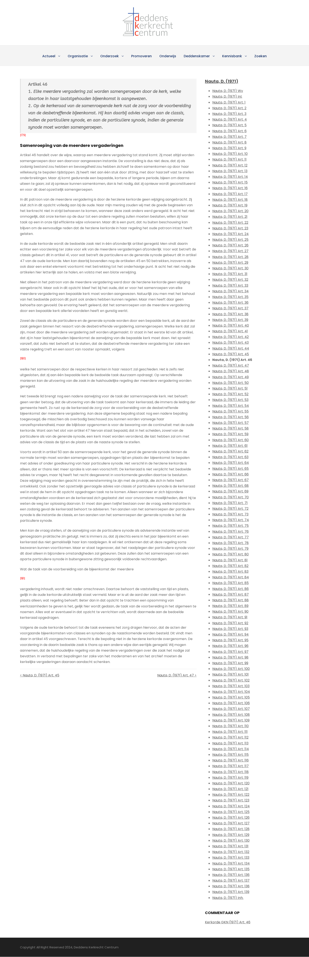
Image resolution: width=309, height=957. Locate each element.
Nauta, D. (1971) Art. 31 (229, 274)
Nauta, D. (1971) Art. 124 (231, 806)
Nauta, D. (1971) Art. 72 (230, 508)
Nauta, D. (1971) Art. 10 (230, 153)
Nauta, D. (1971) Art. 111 (230, 731)
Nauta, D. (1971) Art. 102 (231, 680)
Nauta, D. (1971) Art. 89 (230, 605)
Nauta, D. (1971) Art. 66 (230, 474)
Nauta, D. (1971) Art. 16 (230, 188)
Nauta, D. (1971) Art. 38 (230, 314)
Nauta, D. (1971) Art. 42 (230, 336)
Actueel (48, 56)
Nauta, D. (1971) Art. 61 (230, 445)
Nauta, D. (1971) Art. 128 (231, 829)
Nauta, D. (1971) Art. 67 (230, 480)
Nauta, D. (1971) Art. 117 (230, 766)
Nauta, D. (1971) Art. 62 (230, 451)
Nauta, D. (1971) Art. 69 (230, 491)
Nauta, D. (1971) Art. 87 (230, 594)
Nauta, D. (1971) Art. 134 (231, 863)
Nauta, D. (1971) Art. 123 (230, 800)
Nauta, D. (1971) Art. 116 (230, 760)
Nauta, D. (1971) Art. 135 (231, 869)
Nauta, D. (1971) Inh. (227, 897)
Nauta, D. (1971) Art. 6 (229, 131)
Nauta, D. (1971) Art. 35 (230, 296)
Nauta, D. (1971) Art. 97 (230, 651)
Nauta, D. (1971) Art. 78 (230, 542)
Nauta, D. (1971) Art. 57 (230, 422)
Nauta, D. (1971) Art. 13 (229, 171)
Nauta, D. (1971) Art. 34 (230, 291)
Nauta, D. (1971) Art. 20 (230, 211)
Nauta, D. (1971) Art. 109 (231, 720)
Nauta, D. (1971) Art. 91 (229, 617)
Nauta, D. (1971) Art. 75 (230, 525)
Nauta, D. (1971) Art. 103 (231, 686)
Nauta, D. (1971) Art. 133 (230, 857)
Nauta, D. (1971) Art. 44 (230, 348)
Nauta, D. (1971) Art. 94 (230, 634)
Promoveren (141, 56)
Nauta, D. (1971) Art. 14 (230, 176)
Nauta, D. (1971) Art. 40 (230, 325)
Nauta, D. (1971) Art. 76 (230, 531)
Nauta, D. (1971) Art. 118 (230, 771)
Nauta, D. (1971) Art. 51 (230, 388)
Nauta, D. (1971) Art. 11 (229, 159)
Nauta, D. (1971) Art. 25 (230, 239)
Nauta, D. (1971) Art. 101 (230, 674)
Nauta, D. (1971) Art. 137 (231, 880)
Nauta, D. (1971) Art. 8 (229, 142)
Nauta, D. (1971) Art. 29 (230, 262)
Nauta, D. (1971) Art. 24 (230, 234)
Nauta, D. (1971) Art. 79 (230, 548)
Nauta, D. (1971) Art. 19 (229, 205)
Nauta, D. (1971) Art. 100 (231, 668)
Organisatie (78, 56)
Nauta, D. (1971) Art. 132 (230, 851)
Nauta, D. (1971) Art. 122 (230, 794)
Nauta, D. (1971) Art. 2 (229, 108)
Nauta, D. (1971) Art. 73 (230, 514)
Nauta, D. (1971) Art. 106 (231, 703)
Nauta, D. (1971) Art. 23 (230, 228)
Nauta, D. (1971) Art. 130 (231, 840)
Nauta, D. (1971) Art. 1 (229, 102)
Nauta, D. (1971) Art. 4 (229, 119)
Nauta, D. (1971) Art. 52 (230, 394)
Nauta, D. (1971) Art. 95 (230, 640)
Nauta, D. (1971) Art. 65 (230, 468)
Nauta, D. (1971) (221, 81)
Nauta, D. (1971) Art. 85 (230, 582)
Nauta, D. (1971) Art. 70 (230, 497)
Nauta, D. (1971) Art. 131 (230, 846)
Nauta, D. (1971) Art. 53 (230, 399)
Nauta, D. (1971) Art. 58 (230, 428)
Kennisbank (232, 56)
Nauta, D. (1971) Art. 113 (230, 743)
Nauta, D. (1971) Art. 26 (230, 245)
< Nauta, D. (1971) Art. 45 (39, 675)
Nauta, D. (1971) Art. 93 (230, 628)
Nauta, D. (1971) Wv (227, 90)
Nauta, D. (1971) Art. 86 (230, 588)
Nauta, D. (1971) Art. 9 (229, 148)
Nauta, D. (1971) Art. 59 (230, 434)
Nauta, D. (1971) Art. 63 (230, 457)
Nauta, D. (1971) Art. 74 (230, 520)
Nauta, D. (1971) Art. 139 (230, 891)
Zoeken (260, 56)
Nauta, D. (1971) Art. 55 (230, 411)
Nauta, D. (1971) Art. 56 (230, 417)
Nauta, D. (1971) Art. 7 (229, 136)
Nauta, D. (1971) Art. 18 (230, 199)
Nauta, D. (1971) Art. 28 (230, 256)
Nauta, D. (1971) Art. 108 (231, 714)
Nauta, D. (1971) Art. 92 (230, 623)
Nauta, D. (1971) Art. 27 (230, 251)
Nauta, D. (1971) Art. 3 (229, 113)
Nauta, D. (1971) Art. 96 (230, 645)
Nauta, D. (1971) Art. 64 (230, 462)
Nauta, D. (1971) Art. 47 (230, 365)
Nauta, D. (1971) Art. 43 (230, 342)
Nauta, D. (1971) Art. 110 (230, 726)
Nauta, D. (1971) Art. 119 (230, 777)
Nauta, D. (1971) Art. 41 (230, 331)
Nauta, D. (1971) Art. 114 (230, 749)
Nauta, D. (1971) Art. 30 (230, 268)
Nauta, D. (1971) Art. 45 (230, 354)
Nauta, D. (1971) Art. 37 (230, 308)
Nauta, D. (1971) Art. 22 (230, 222)
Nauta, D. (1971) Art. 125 (231, 811)
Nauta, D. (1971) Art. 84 (230, 577)
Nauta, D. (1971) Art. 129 (230, 834)
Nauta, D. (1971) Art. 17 (230, 194)
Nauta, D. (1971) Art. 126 (231, 817)
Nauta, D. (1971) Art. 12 (229, 165)
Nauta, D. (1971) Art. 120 (231, 783)
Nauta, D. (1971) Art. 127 (231, 823)
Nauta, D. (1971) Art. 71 (230, 502)
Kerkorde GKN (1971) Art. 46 (227, 922)
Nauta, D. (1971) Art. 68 (230, 485)
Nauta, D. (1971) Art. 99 (230, 663)
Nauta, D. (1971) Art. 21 (229, 216)
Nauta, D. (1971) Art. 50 (230, 382)
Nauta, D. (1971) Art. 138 (231, 886)
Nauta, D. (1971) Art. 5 (229, 125)
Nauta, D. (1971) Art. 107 (231, 708)
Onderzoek (109, 56)
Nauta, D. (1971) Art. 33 (230, 285)
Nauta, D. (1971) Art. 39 (230, 319)
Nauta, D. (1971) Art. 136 (231, 874)
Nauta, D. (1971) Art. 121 (230, 789)
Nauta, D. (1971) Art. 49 (230, 377)
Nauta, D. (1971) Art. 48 (230, 371)
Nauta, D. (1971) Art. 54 (230, 405)
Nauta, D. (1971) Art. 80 (230, 554)
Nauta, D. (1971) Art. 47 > (177, 675)
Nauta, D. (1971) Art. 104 (231, 691)
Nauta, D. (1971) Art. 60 (230, 440)
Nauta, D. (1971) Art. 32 (230, 279)
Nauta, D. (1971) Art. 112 (230, 737)
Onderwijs (167, 56)
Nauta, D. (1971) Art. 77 (230, 537)
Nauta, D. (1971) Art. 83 (230, 571)
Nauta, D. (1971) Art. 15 (230, 182)
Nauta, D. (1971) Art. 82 (230, 565)
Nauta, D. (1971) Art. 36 (230, 302)
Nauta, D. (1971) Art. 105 (231, 697)
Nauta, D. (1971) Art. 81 (230, 560)
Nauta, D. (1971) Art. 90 (230, 611)
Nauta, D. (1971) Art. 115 (230, 754)
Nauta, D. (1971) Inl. (227, 96)
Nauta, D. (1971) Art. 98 (230, 657)
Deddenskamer (197, 56)
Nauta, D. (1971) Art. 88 (230, 600)
